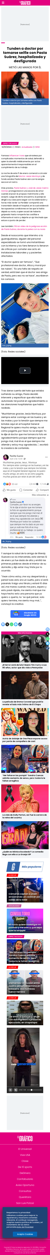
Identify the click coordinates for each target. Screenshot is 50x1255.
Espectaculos (15, 936)
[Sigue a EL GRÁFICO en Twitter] (24, 1244)
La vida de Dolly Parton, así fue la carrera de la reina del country (24, 816)
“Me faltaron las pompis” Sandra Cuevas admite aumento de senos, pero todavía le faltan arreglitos (23, 778)
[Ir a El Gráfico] (25, 3)
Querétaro (25, 1197)
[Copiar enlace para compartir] (47, 648)
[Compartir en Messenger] (47, 643)
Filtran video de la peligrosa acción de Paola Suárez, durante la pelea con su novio (24, 228)
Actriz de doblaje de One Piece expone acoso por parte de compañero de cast (24, 740)
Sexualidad (14, 906)
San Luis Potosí (25, 1203)
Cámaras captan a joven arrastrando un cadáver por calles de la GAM (24, 896)
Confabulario (25, 1179)
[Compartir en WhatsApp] (47, 639)
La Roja (12, 875)
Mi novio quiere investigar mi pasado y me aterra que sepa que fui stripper (25, 927)
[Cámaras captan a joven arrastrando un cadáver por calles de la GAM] (25, 890)
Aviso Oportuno (25, 1185)
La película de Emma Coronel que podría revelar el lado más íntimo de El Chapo (22, 703)
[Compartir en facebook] (47, 629)
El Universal (25, 1149)
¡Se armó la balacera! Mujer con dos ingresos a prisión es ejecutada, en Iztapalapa (25, 1019)
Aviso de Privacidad (25, 1227)
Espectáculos (10, 143)
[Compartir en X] (47, 634)
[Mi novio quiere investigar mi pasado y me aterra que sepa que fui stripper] (25, 921)
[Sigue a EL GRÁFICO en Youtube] (27, 1244)
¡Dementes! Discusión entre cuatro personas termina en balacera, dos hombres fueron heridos (24, 987)
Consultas (25, 1191)
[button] (3, 2)
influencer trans (17, 155)
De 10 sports (25, 1167)
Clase (25, 1161)
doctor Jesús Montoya (29, 176)
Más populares (31, 866)
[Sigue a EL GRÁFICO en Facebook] (22, 1244)
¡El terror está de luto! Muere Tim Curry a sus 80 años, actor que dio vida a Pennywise (24, 666)
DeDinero (25, 1173)
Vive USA (25, 1155)
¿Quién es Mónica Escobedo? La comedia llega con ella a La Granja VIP (22, 853)
